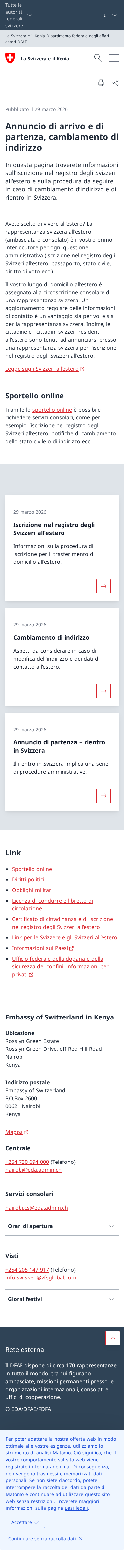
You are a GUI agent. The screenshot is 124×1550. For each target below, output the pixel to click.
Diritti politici (28, 879)
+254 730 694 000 (27, 1161)
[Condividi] (115, 82)
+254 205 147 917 (27, 1269)
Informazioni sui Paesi (40, 948)
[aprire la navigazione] (114, 58)
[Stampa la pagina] (101, 82)
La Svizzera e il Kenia (45, 58)
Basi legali (76, 1508)
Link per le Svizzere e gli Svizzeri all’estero (64, 937)
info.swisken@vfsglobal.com (40, 1277)
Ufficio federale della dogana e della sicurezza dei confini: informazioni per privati (60, 966)
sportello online (52, 409)
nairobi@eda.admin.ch (33, 1169)
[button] (112, 1338)
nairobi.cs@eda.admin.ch (36, 1207)
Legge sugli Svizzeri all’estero (42, 368)
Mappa (14, 1131)
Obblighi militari (32, 890)
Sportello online (32, 869)
